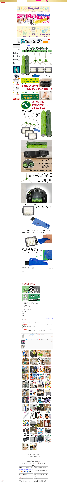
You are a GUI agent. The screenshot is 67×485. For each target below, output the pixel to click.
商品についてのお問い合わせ (26, 280)
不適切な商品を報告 (32, 280)
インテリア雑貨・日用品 (27, 45)
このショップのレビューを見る (49, 318)
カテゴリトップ (22, 45)
